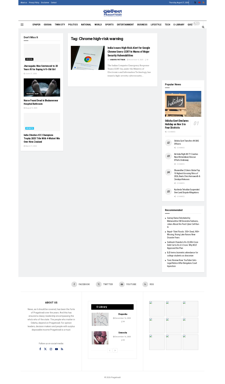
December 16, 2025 (122, 318)
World (98, 24)
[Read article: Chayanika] (100, 319)
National (86, 24)
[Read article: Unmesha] (100, 337)
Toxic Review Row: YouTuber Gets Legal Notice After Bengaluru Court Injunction (182, 263)
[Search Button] (203, 27)
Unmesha (122, 332)
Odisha (47, 24)
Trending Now (32, 94)
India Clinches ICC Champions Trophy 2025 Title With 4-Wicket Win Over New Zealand (42, 138)
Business (142, 24)
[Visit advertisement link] (183, 54)
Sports (109, 24)
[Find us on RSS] (203, 2)
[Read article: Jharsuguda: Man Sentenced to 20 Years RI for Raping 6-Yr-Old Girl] (42, 53)
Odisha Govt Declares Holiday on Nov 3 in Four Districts (177, 124)
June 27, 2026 (31, 74)
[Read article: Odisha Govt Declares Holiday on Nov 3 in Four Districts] (183, 104)
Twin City (60, 24)
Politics (73, 24)
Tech (167, 24)
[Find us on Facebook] (191, 2)
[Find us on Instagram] (51, 349)
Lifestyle (156, 24)
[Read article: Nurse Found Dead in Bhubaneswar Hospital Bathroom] (42, 87)
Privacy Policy (34, 3)
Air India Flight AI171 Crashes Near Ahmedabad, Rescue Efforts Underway (186, 157)
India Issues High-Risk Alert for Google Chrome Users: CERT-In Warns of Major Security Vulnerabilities (129, 51)
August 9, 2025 (31, 108)
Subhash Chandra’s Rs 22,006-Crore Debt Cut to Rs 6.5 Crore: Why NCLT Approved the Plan (182, 245)
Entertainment (125, 24)
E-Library (179, 24)
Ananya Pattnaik (117, 60)
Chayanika (122, 314)
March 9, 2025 (31, 146)
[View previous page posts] (109, 350)
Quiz (190, 24)
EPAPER (36, 24)
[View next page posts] (115, 350)
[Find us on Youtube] (199, 2)
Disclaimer (45, 3)
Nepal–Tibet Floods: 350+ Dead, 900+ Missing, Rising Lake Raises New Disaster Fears (183, 234)
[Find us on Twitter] (195, 2)
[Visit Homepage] (112, 13)
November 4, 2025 (135, 60)
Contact (53, 3)
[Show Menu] (22, 25)
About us (24, 3)
